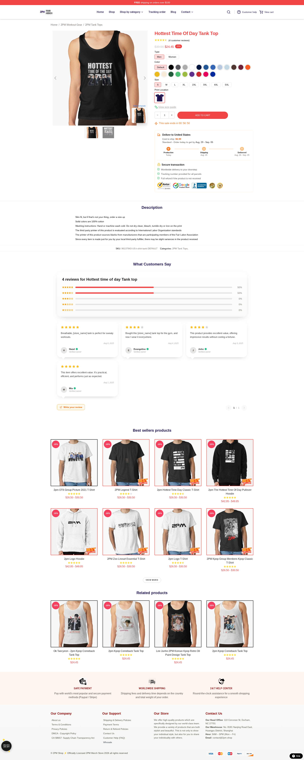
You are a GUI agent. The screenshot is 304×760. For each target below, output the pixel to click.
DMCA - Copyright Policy (64, 733)
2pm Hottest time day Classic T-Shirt (178, 490)
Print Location (161, 89)
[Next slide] (144, 78)
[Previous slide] (55, 78)
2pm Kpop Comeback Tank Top (126, 651)
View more (152, 580)
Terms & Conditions (61, 724)
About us (56, 720)
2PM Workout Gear (71, 24)
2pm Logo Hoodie (74, 559)
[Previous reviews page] (228, 408)
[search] (228, 12)
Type (157, 51)
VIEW (74, 483)
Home (54, 24)
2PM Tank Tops (93, 24)
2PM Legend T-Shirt (126, 490)
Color (157, 62)
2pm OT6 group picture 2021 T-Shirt (74, 490)
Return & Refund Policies (115, 729)
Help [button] (298, 756)
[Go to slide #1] (91, 132)
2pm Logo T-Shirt (178, 559)
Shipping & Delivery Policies (117, 720)
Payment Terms (111, 724)
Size (157, 79)
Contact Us (108, 733)
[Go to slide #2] (108, 132)
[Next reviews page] (244, 408)
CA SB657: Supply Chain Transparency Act (73, 738)
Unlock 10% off (6, 746)
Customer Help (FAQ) (114, 738)
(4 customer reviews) (179, 40)
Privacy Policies (59, 729)
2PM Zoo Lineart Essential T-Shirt (126, 559)
